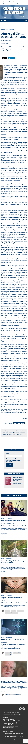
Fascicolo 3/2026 (18, 477)
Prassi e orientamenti (14, 495)
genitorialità (13, 610)
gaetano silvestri (8, 694)
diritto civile (8, 610)
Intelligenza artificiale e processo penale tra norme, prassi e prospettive (12, 640)
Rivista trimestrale (14, 474)
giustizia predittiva (9, 652)
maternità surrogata (20, 610)
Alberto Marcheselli (7, 40)
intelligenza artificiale (17, 652)
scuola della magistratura (14, 612)
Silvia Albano (4, 600)
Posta (5, 58)
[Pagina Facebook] (3, 17)
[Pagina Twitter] (5, 17)
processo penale (8, 654)
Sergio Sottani (4, 564)
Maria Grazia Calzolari (6, 523)
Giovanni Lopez (12, 523)
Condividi (12, 58)
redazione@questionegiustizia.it (9, 728)
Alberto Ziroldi (4, 642)
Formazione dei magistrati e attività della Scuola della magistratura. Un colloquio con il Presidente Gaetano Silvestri (14, 683)
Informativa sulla (8, 731)
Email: (7, 453)
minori (7, 612)
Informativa (23, 3)
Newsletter (14, 450)
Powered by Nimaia (14, 739)
